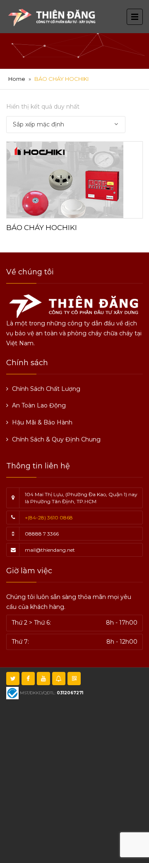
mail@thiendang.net (50, 550)
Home (16, 78)
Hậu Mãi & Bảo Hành (42, 422)
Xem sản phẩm (74, 178)
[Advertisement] (74, 780)
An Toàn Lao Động (39, 405)
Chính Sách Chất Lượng (46, 389)
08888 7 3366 (42, 534)
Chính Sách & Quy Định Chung (56, 439)
